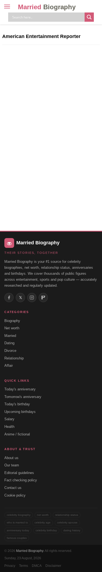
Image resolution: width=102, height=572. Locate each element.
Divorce (10, 351)
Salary (9, 419)
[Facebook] (9, 297)
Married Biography (29, 551)
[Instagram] (31, 297)
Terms (23, 566)
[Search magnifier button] (89, 17)
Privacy (9, 566)
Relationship (14, 358)
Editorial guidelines (19, 473)
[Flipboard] (43, 297)
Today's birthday (17, 404)
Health (9, 427)
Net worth (11, 328)
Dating (9, 343)
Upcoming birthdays (20, 412)
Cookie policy (15, 495)
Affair (8, 366)
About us (11, 458)
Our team (11, 465)
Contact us (12, 488)
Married (47, 7)
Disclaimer (53, 566)
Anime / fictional (17, 434)
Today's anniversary (20, 389)
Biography (12, 321)
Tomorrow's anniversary (22, 397)
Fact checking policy (20, 480)
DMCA (37, 566)
